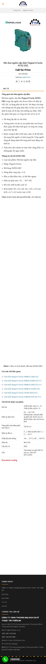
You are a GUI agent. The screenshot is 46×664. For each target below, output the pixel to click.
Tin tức (4, 602)
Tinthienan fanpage (10, 644)
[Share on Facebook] (19, 82)
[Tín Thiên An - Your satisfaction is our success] (23, 4)
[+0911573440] (5, 659)
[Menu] (3, 3)
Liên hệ (4, 606)
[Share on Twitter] (22, 82)
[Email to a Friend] (24, 82)
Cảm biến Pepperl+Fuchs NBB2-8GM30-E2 (19, 527)
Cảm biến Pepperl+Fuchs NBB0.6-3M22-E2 (21, 377)
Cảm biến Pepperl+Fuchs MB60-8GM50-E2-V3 (22, 381)
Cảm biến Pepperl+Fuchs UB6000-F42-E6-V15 (22, 397)
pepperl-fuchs (28, 10)
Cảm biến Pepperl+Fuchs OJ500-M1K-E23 (21, 393)
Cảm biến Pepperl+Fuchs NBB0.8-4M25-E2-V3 (22, 385)
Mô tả (6, 89)
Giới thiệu (5, 594)
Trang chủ (16, 10)
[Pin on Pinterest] (27, 82)
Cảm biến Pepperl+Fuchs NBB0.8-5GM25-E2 (22, 389)
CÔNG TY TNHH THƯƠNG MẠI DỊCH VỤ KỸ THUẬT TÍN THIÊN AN (23, 589)
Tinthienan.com (30, 660)
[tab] (23, 88)
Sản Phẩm (5, 598)
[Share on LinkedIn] (29, 82)
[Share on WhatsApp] (17, 82)
